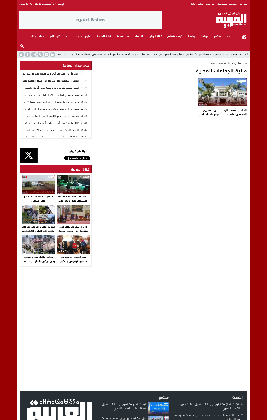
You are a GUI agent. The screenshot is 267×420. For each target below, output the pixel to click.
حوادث (205, 36)
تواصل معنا (197, 3)
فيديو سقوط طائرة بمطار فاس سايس (38, 199)
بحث (22, 46)
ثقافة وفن (155, 36)
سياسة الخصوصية (227, 3)
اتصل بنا (243, 3)
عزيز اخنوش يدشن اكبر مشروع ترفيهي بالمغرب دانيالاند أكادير (73, 261)
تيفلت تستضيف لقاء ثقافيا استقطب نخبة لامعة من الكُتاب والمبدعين (73, 201)
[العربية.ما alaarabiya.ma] (205, 20)
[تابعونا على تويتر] (40, 54)
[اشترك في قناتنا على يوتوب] (46, 54)
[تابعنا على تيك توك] (21, 54)
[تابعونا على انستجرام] (33, 54)
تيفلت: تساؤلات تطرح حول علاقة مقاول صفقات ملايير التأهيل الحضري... (210, 406)
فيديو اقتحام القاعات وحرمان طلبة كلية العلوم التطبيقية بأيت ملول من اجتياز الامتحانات (38, 233)
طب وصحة (122, 36)
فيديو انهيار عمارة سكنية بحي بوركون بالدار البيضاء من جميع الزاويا (38, 261)
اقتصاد (138, 36)
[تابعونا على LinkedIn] (52, 54)
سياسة (231, 36)
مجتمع (217, 36)
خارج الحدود (83, 36)
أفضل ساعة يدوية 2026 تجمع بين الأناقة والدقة (115, 54)
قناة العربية (103, 36)
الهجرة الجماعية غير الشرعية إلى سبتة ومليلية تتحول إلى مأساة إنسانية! (193, 54)
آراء (68, 36)
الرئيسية (244, 36)
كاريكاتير (55, 36)
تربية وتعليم (174, 36)
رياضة (191, 36)
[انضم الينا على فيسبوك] (27, 54)
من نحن (210, 3)
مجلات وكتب (37, 36)
